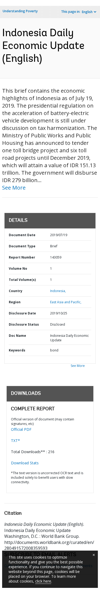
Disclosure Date (22, 313)
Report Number (22, 257)
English (87, 12)
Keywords (17, 350)
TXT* (15, 440)
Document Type (22, 246)
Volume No (18, 268)
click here (43, 581)
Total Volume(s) (22, 279)
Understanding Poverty (20, 11)
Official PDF (21, 429)
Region (15, 302)
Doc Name (17, 335)
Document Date (22, 235)
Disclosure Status (24, 324)
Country (15, 291)
